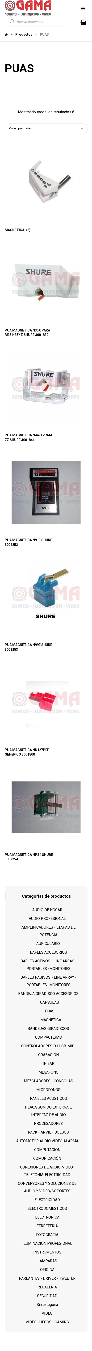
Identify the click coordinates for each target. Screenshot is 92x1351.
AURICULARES (48, 943)
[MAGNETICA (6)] (46, 182)
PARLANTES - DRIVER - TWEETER (47, 1278)
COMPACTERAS (48, 1037)
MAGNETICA (50, 1020)
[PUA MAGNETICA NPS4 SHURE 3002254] (46, 807)
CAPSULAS (49, 1002)
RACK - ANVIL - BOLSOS (48, 1132)
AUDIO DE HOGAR (47, 910)
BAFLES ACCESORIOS (48, 952)
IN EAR (48, 1063)
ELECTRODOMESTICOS (47, 1208)
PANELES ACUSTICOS (48, 1098)
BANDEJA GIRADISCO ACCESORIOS (48, 993)
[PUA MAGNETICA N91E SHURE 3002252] (46, 492)
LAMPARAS (47, 1261)
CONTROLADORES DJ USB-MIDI (48, 1046)
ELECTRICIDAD (47, 1200)
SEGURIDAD (47, 1296)
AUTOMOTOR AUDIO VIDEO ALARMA (47, 1141)
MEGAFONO (48, 1072)
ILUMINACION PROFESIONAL (47, 1243)
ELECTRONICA (47, 1217)
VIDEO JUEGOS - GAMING (47, 1322)
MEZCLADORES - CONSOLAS (48, 1081)
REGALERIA (47, 1287)
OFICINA (47, 1269)
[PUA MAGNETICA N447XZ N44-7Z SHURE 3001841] (46, 387)
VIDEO (47, 1313)
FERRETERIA (47, 1226)
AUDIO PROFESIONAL (47, 918)
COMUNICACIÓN (47, 1158)
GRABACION (48, 1055)
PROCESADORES (48, 1123)
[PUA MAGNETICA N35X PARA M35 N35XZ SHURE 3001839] (46, 282)
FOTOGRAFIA (47, 1234)
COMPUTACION (47, 1149)
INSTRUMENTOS (47, 1252)
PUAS (49, 1011)
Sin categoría (47, 1304)
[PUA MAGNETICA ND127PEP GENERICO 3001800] (46, 702)
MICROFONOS (48, 1090)
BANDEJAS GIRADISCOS (48, 1028)
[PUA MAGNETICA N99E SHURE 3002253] (46, 597)
